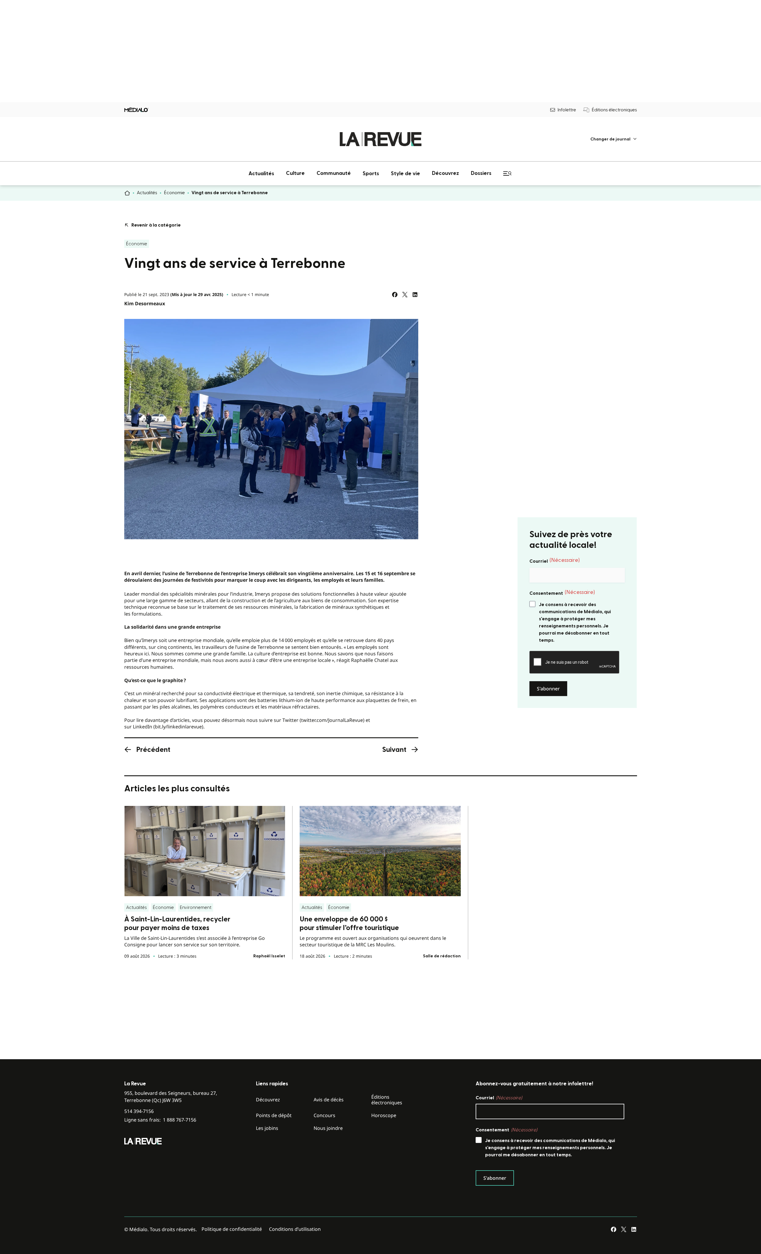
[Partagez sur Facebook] (394, 294)
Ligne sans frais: (160, 1120)
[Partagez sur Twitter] (405, 294)
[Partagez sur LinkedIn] (415, 294)
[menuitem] (613, 139)
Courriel (554, 561)
